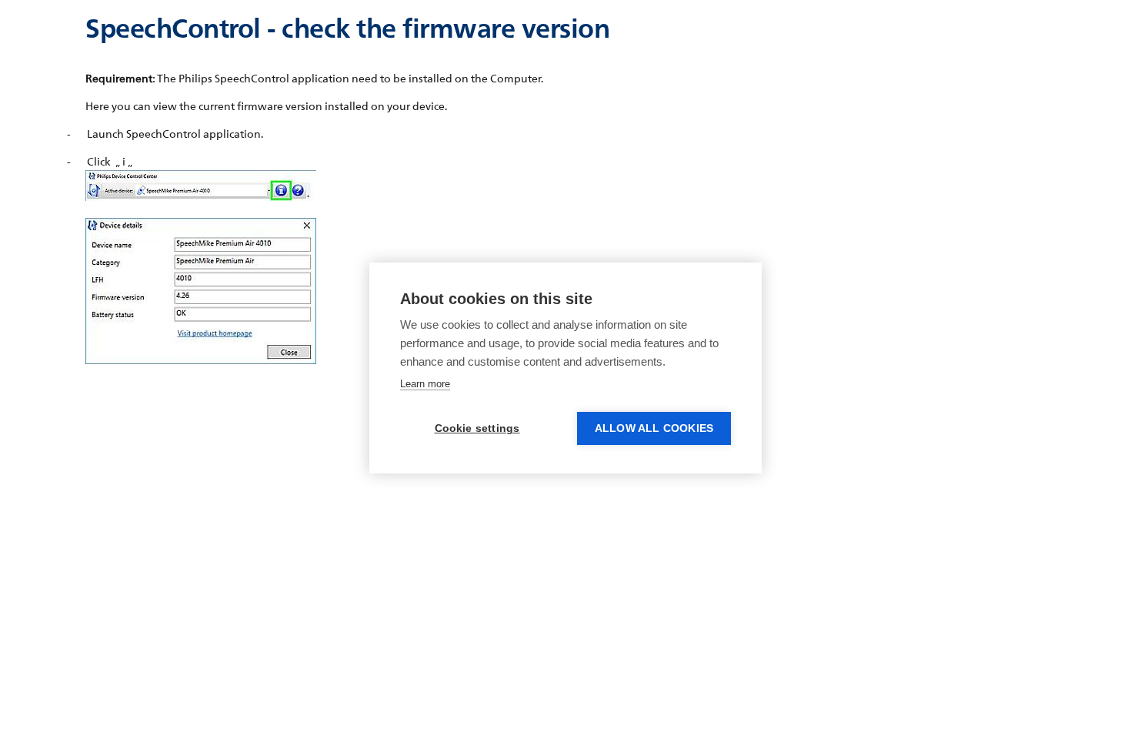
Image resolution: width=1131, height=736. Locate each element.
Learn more (425, 384)
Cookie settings (477, 428)
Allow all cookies (654, 428)
